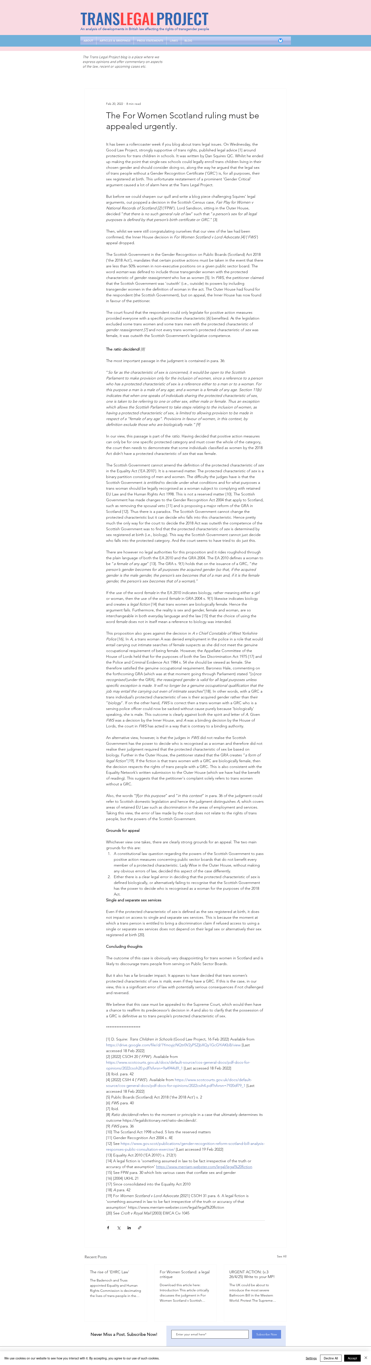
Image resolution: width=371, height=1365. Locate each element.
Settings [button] (311, 1358)
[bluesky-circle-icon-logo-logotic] (280, 40)
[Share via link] (140, 1228)
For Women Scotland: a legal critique (185, 1274)
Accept (352, 1358)
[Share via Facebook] (108, 1228)
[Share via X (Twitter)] (119, 1228)
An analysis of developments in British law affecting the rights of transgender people (145, 29)
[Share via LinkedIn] (129, 1228)
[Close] (365, 1358)
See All (281, 1256)
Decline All (331, 1358)
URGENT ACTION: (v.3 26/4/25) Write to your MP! (252, 1274)
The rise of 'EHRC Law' (109, 1272)
